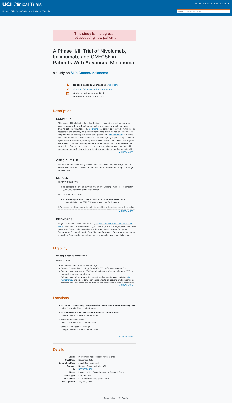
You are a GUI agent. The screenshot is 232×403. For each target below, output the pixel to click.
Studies (25, 11)
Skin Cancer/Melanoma (89, 73)
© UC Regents (122, 398)
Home (5, 11)
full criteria (113, 85)
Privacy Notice (109, 398)
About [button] (220, 3)
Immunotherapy (116, 134)
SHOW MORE (127, 152)
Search (198, 3)
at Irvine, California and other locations (93, 89)
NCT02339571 (85, 369)
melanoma (93, 129)
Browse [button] (207, 3)
